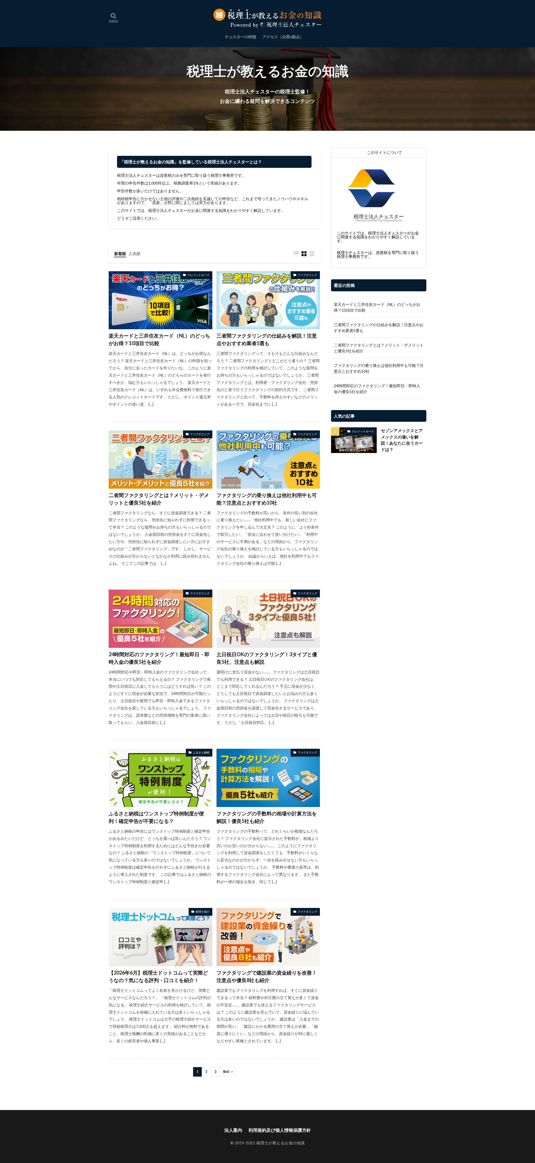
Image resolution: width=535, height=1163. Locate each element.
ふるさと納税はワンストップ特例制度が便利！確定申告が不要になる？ (156, 817)
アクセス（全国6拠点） (283, 36)
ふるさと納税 (201, 752)
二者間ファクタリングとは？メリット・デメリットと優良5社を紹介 (159, 499)
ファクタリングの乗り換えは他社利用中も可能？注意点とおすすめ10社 (267, 499)
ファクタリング (307, 275)
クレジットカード (198, 275)
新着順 (120, 253)
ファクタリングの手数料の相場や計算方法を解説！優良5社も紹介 (267, 817)
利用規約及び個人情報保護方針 (280, 1130)
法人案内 (233, 1130)
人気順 (134, 253)
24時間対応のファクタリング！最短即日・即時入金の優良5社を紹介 (159, 658)
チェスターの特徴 (240, 36)
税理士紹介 (203, 911)
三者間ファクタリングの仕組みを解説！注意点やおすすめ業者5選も (267, 339)
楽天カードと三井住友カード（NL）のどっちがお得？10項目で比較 (159, 339)
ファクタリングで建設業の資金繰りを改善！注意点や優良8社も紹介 (267, 976)
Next (226, 1072)
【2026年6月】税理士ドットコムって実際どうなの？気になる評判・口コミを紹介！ (158, 976)
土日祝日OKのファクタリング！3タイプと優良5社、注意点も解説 (267, 658)
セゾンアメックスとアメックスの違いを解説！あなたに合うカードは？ (402, 440)
